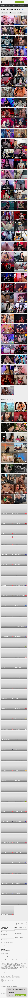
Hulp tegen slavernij (5, 945)
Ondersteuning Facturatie (6, 956)
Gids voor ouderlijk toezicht (7, 942)
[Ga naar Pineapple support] (2, 980)
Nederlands (20, 923)
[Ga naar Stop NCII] (9, 980)
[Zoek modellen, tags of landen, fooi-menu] (26, 5)
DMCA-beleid (4, 937)
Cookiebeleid (4, 939)
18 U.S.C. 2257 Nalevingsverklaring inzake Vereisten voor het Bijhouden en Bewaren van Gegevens (14, 986)
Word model (17, 930)
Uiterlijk (5, 12)
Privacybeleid (4, 931)
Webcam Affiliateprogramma (18, 937)
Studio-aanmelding (18, 933)
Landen (13, 12)
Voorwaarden (4, 934)
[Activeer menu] (1, 2)
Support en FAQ (4, 953)
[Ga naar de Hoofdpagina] (8, 2)
